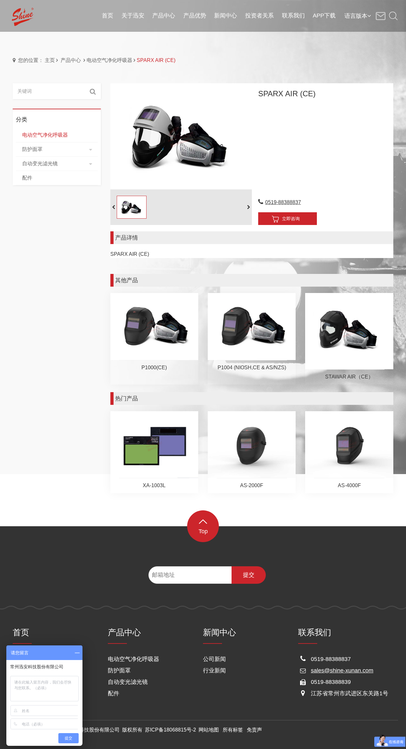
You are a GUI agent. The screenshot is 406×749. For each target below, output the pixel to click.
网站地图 (209, 729)
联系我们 (314, 632)
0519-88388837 (283, 202)
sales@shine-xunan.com (342, 670)
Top (203, 531)
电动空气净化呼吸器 (109, 60)
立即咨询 (291, 218)
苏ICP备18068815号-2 (170, 729)
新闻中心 (219, 632)
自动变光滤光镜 (128, 682)
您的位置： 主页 (36, 60)
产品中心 (71, 60)
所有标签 (233, 729)
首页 (21, 632)
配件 (113, 693)
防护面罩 (119, 670)
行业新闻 (214, 670)
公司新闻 (214, 659)
